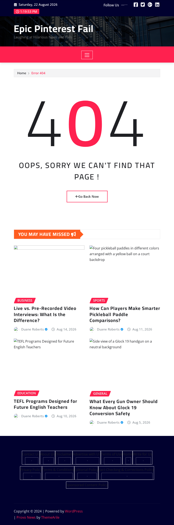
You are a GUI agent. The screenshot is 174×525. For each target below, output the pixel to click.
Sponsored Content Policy (87, 485)
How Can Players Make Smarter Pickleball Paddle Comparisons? (125, 314)
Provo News (26, 517)
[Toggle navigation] (87, 55)
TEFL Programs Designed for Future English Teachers (45, 404)
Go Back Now (88, 196)
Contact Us (31, 454)
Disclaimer (63, 454)
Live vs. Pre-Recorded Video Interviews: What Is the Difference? (45, 314)
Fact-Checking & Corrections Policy (126, 469)
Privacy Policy (31, 469)
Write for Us (142, 454)
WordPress (74, 511)
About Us (47, 454)
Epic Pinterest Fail (54, 28)
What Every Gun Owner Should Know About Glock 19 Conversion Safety (124, 407)
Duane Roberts (32, 329)
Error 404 (38, 73)
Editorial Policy (86, 469)
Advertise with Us (87, 454)
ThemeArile (50, 517)
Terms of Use (111, 454)
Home (21, 73)
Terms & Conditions (58, 469)
